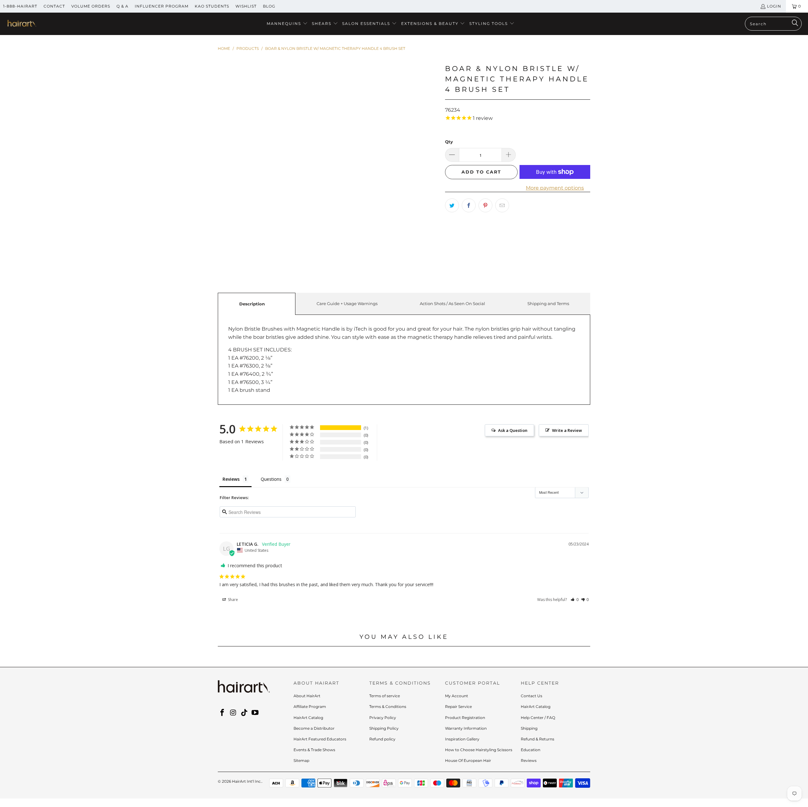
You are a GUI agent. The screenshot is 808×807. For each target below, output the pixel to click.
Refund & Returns (537, 739)
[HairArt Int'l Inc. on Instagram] (233, 713)
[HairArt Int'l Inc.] (21, 24)
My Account (456, 695)
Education (530, 749)
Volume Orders (90, 6)
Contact (54, 6)
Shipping (529, 728)
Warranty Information (466, 728)
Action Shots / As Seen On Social (452, 303)
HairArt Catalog (308, 717)
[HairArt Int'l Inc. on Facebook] (222, 713)
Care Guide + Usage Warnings (347, 303)
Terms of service (384, 695)
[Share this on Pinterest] (485, 205)
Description (252, 303)
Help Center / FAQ (538, 717)
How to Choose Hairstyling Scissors (478, 749)
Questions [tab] (271, 479)
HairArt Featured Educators (320, 739)
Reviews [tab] (231, 479)
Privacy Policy (382, 717)
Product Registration (465, 717)
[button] (287, 24)
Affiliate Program (310, 706)
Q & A (122, 6)
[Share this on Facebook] (469, 205)
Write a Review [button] (567, 430)
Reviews (529, 760)
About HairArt (307, 695)
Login (774, 6)
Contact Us (531, 695)
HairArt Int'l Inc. (247, 781)
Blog (269, 6)
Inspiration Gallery (462, 739)
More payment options (555, 188)
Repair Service (458, 706)
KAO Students (212, 6)
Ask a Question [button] (512, 430)
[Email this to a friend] (502, 205)
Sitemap (301, 760)
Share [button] (232, 599)
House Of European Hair (468, 760)
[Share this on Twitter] (452, 205)
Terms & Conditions (387, 706)
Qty (449, 141)
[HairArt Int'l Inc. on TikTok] (244, 713)
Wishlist (246, 6)
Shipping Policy (384, 728)
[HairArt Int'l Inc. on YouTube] (255, 713)
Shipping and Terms (548, 303)
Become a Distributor (314, 728)
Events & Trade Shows (314, 749)
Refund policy (382, 739)
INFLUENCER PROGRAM (161, 6)
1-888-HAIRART (20, 6)
